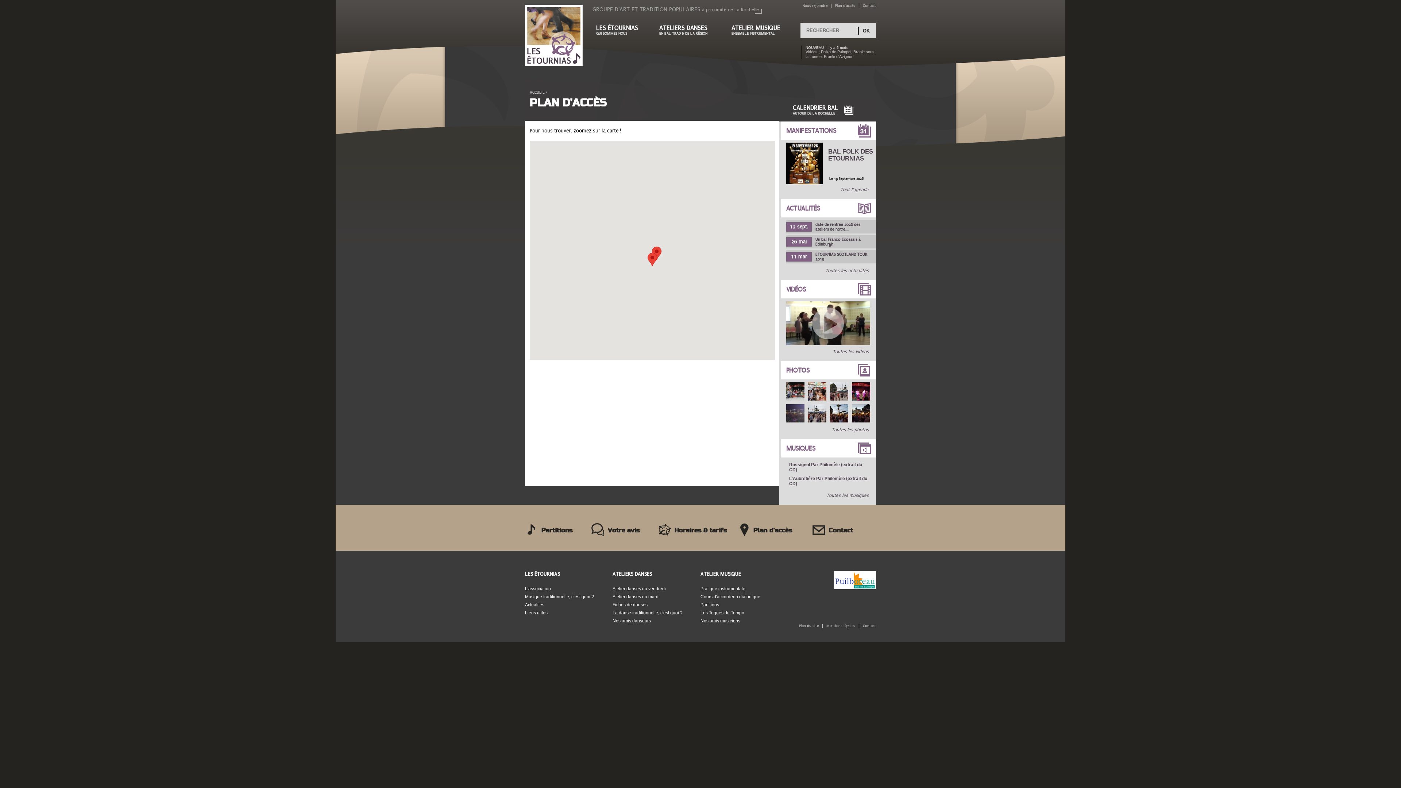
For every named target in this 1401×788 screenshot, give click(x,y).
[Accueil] (554, 36)
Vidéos (796, 289)
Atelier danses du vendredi (639, 588)
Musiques (801, 448)
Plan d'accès (845, 6)
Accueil (537, 92)
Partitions (557, 530)
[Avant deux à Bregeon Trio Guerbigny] (828, 343)
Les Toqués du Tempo (722, 612)
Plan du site (809, 626)
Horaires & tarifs (701, 530)
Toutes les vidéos (851, 351)
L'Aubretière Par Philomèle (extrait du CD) (828, 481)
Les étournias (617, 30)
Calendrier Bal (815, 110)
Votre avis (624, 530)
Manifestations (811, 130)
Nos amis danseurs (632, 620)
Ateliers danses (683, 30)
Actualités (803, 208)
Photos (798, 370)
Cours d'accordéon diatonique (730, 596)
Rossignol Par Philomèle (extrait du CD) (825, 467)
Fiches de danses (630, 604)
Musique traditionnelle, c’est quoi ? (559, 596)
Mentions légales (840, 626)
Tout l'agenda (854, 189)
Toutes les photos (850, 429)
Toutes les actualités (847, 270)
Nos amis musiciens (720, 620)
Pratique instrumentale (722, 588)
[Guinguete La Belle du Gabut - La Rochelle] (795, 391)
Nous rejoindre (815, 6)
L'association (538, 588)
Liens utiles (536, 612)
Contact (869, 6)
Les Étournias (542, 574)
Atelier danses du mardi (636, 596)
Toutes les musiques (847, 495)
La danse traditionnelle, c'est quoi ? (648, 612)
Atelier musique (756, 30)
